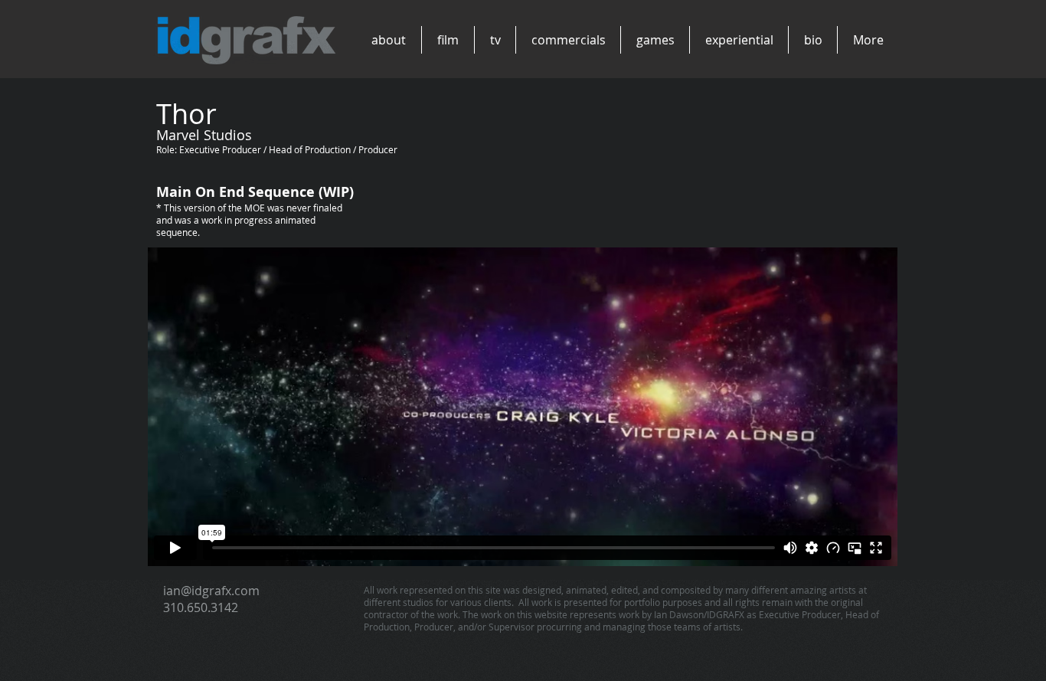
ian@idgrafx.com (211, 590)
